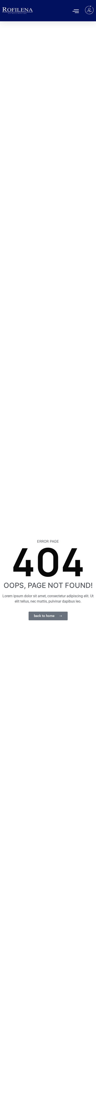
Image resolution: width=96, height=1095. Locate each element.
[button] (75, 11)
